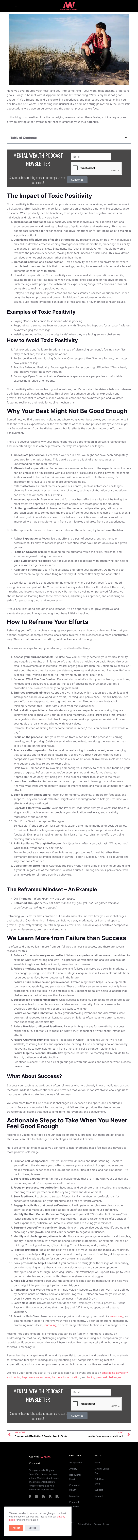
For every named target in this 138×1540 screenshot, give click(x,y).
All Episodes (75, 1462)
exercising (116, 1316)
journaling (50, 1325)
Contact (98, 1496)
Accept (16, 1527)
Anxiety (73, 1469)
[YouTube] (51, 1497)
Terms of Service (101, 1524)
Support (98, 1490)
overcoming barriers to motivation (58, 1377)
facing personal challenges (104, 1377)
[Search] (16, 6)
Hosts (97, 1462)
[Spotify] (30, 1497)
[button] (126, 137)
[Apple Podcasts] (37, 1497)
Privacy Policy (84, 1524)
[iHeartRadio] (57, 1497)
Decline (32, 1527)
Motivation (74, 1496)
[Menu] (122, 6)
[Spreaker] (44, 1497)
